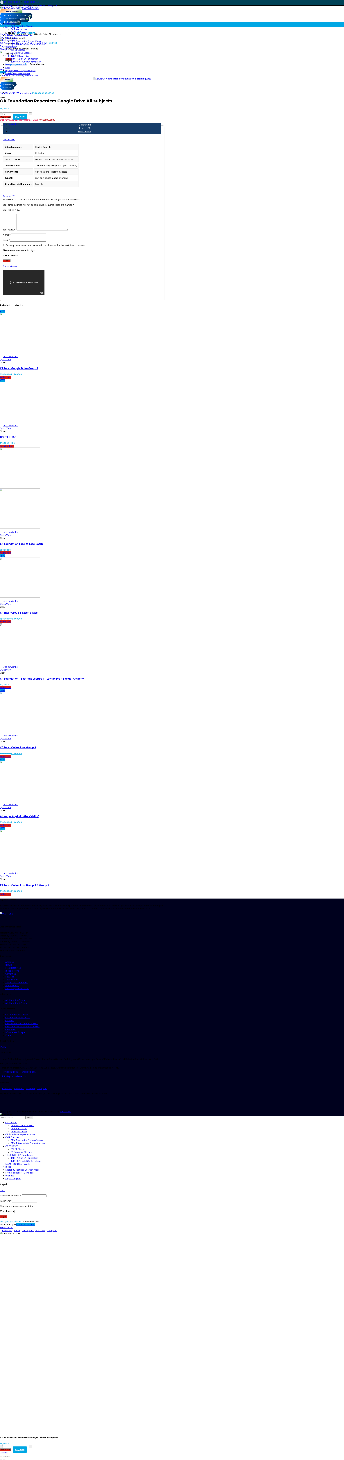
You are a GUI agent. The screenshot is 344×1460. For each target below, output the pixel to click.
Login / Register (13, 1178)
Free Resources (13, 967)
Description (85, 124)
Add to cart (5, 117)
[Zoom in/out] (9, 1456)
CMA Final (10, 1029)
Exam (8, 1035)
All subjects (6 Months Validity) (19, 816)
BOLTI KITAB (8, 437)
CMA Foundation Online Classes (21, 1023)
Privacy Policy (12, 985)
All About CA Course (15, 1000)
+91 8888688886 (12, 2)
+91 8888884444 (30, 2)
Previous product (8, 37)
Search (29, 1118)
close (2, 1190)
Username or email (10, 1195)
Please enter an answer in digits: (19, 250)
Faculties (9, 976)
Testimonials (12, 979)
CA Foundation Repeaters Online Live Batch (23, 43)
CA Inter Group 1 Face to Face (16, 93)
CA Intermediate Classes (17, 1017)
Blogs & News (12, 970)
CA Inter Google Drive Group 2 (19, 368)
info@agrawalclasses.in (14, 1076)
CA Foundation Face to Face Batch (21, 544)
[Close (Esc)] (1, 1456)
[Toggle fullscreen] (6, 1456)
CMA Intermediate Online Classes (22, 1026)
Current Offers (11, 11)
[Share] (4, 1456)
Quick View (5, 359)
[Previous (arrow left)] (1, 1459)
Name (7, 234)
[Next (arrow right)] (4, 1459)
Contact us (10, 973)
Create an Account (25, 1224)
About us (9, 961)
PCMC (3, 1046)
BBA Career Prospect (15, 1032)
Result (8, 964)
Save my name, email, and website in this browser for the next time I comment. (46, 245)
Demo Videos (84, 131)
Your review (10, 229)
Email (6, 240)
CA (7, 34)
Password (6, 1200)
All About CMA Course (16, 1003)
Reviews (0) (85, 128)
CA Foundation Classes (16, 1014)
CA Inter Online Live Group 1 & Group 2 (24, 885)
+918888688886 (11, 1072)
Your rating (9, 209)
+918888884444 (28, 1072)
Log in (3, 1217)
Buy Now (19, 116)
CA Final (9, 1020)
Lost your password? (10, 1221)
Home (3, 34)
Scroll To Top (6, 1227)
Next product (6, 49)
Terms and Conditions (16, 982)
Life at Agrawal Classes (17, 988)
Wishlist (4, 1452)
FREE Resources (9, 21)
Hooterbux (65, 1111)
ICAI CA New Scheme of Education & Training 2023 (87, 78)
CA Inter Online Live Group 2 (18, 747)
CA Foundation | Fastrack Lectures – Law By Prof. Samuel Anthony (42, 678)
